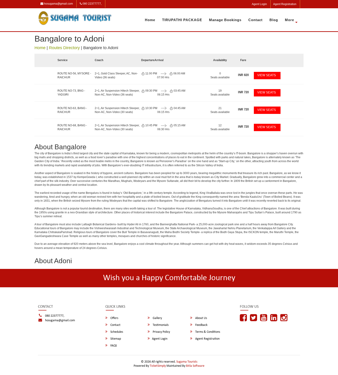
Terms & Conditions (207, 332)
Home (150, 20)
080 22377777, (92, 3)
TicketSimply (158, 366)
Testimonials (160, 325)
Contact (255, 20)
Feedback (201, 325)
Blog (273, 20)
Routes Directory (64, 47)
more (289, 20)
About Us (201, 318)
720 (243, 92)
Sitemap (115, 339)
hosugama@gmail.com (58, 3)
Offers (114, 318)
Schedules (116, 332)
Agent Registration (284, 4)
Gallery (157, 318)
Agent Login (259, 4)
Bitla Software (195, 366)
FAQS (113, 345)
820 (243, 75)
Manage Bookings (225, 20)
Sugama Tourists (186, 362)
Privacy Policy (161, 332)
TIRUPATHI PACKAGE (182, 20)
